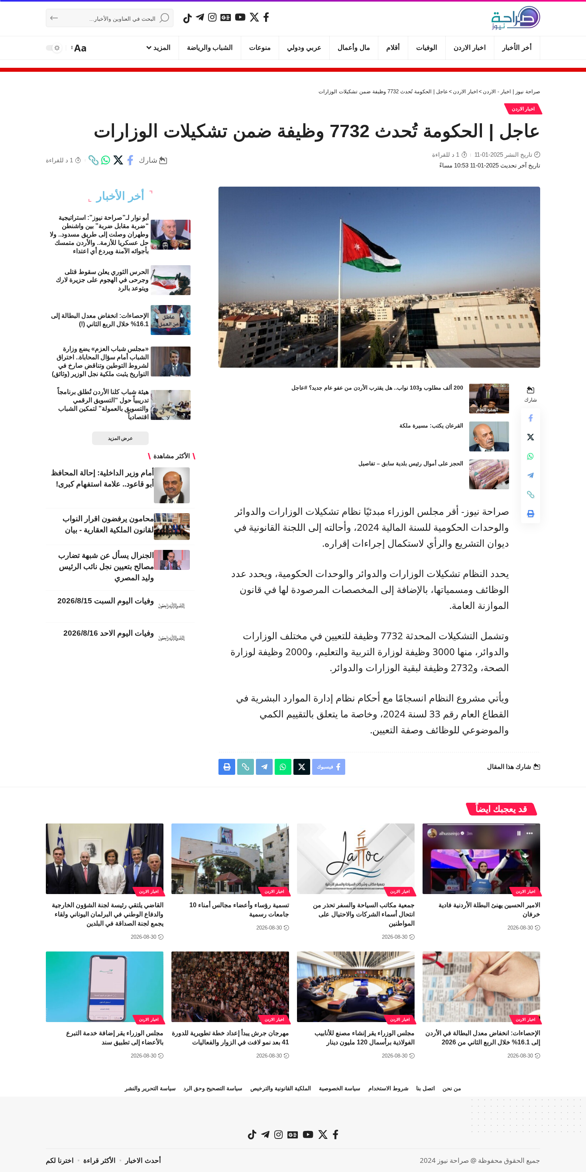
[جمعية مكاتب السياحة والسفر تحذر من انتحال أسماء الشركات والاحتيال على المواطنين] (356, 858)
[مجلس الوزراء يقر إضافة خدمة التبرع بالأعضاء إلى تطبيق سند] (104, 986)
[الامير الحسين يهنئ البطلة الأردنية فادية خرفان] (481, 858)
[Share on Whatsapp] (105, 160)
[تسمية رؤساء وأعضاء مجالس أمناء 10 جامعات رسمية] (230, 858)
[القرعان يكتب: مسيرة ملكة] (489, 436)
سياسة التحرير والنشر (150, 1088)
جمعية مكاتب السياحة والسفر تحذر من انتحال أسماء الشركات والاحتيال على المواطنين (364, 914)
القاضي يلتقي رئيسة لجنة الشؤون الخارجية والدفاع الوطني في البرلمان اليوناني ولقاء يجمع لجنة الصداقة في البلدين (107, 914)
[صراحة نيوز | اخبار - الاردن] (516, 18)
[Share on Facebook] (130, 160)
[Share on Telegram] (530, 475)
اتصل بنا (425, 1088)
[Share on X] (118, 160)
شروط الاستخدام (388, 1088)
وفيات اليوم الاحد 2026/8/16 (108, 633)
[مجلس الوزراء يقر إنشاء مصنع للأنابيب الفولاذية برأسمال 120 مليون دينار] (356, 986)
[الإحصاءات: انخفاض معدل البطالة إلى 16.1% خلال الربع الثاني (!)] (171, 320)
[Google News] (225, 17)
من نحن (451, 1088)
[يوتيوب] (240, 17)
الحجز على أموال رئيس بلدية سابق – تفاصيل (410, 463)
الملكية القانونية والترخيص (280, 1088)
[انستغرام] (212, 17)
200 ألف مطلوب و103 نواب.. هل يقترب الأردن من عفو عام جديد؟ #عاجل (377, 387)
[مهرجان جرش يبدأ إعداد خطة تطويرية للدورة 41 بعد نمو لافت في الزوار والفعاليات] (230, 986)
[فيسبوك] (266, 17)
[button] (79, 48)
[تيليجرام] (200, 17)
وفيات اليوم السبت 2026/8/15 (105, 601)
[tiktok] (187, 18)
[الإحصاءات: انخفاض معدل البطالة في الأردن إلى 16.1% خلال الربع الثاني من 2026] (481, 986)
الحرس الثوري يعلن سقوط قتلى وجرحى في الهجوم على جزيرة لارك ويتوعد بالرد (102, 280)
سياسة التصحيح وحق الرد (212, 1088)
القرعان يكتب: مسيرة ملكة (431, 425)
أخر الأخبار (120, 196)
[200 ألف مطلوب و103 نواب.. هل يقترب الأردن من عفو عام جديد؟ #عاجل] (489, 399)
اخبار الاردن (523, 108)
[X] (254, 17)
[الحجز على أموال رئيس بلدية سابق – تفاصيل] (489, 474)
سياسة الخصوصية (339, 1088)
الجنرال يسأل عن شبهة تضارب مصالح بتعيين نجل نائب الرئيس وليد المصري (106, 566)
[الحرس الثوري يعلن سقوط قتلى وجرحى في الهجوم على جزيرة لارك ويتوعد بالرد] (171, 280)
